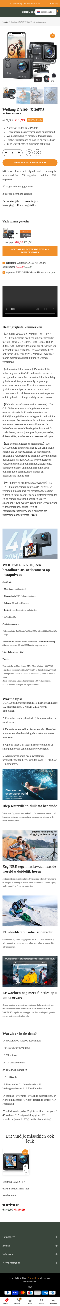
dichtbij (54, 3)
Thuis (5, 22)
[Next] (52, 58)
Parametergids (10, 201)
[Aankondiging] (26, 3)
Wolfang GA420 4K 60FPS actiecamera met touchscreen (15, 1188)
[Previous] (7, 58)
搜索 (30, 1287)
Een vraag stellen (26, 205)
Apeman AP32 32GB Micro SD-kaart (26, 272)
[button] (10, 1204)
